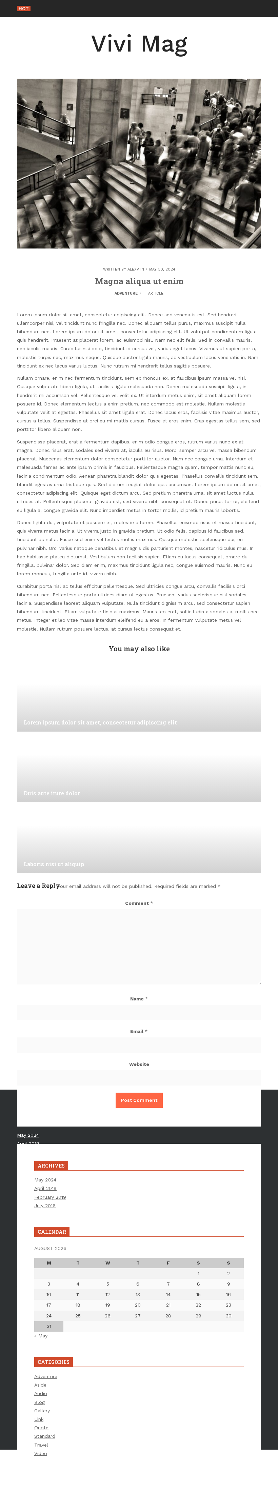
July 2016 (45, 1205)
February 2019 (50, 1197)
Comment (139, 903)
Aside (40, 1385)
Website (139, 1064)
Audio (40, 1393)
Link (38, 1419)
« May (40, 1335)
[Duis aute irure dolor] (139, 768)
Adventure (126, 293)
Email (139, 1031)
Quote (41, 1427)
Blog (39, 1402)
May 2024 (45, 1179)
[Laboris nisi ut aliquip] (139, 839)
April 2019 (45, 1188)
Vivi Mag (139, 43)
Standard (44, 1436)
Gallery (42, 1410)
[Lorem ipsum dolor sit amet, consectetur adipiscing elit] (139, 698)
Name (139, 998)
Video (40, 1453)
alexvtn (135, 269)
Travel (41, 1445)
